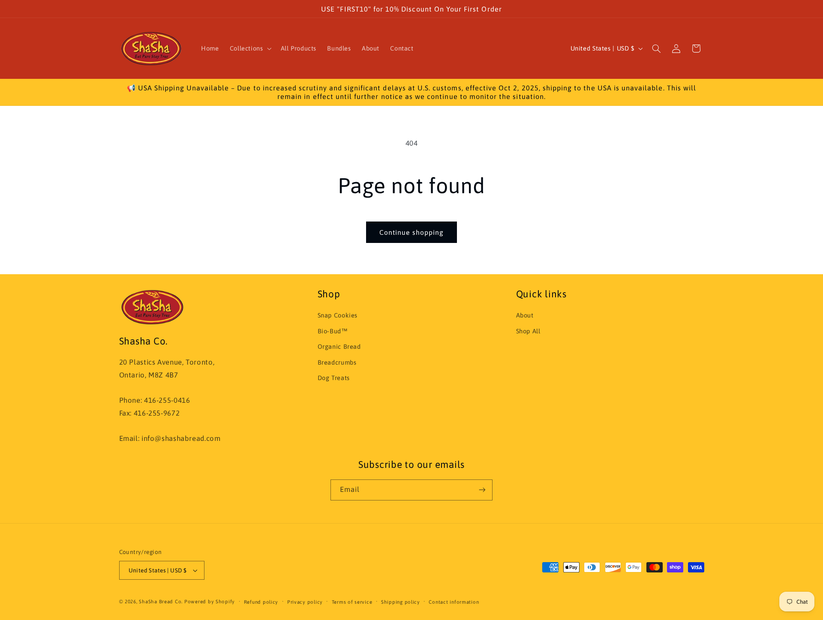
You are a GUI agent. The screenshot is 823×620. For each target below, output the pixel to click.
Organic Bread (339, 346)
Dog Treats (334, 377)
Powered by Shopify (209, 601)
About (525, 315)
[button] (249, 48)
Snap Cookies (338, 315)
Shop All (528, 331)
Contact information (454, 602)
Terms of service (352, 602)
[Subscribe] (482, 489)
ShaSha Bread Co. (161, 601)
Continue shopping (411, 232)
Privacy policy (305, 602)
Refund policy (261, 602)
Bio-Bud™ (333, 331)
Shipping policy (400, 602)
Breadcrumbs (337, 362)
